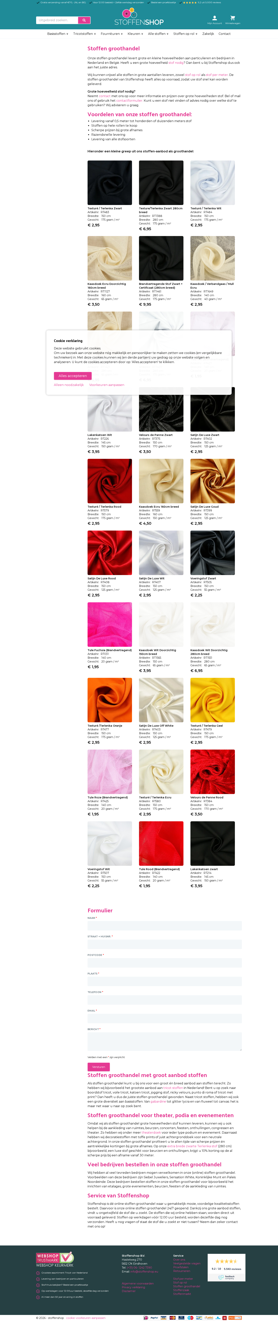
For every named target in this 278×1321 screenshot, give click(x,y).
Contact (225, 34)
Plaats (93, 973)
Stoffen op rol (184, 34)
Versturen (98, 1067)
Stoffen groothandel (187, 1286)
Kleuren (134, 34)
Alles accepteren (73, 376)
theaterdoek (151, 1132)
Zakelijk (208, 34)
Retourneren (181, 1271)
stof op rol (192, 75)
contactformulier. (130, 100)
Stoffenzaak (181, 1290)
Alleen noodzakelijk (69, 385)
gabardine (158, 1101)
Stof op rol (180, 1282)
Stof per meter (183, 1278)
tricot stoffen (173, 1088)
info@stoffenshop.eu (144, 1271)
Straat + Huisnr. (100, 936)
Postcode (96, 955)
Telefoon (95, 992)
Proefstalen (181, 1267)
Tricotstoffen (83, 34)
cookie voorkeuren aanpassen (86, 1318)
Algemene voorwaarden (138, 1283)
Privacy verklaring (134, 1287)
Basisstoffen (56, 34)
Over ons (179, 1259)
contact (105, 96)
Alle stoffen (157, 34)
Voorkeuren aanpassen (106, 385)
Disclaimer (129, 1291)
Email (92, 1010)
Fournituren (110, 34)
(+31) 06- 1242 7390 (139, 1267)
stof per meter (217, 75)
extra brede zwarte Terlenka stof (192, 1146)
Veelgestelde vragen (186, 1263)
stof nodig (176, 63)
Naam (92, 918)
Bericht (94, 1029)
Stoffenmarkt (182, 1294)
